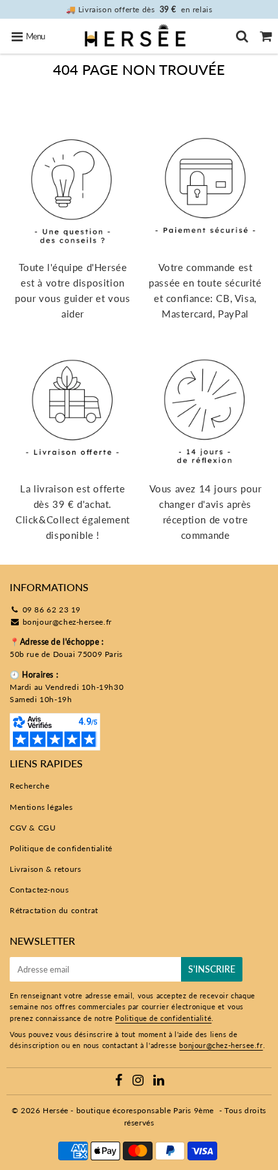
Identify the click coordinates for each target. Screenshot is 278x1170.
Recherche (29, 786)
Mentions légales (41, 807)
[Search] (242, 36)
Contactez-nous (39, 889)
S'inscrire (211, 968)
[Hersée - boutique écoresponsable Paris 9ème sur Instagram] (139, 1082)
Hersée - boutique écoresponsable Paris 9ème (128, 1110)
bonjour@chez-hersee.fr (67, 622)
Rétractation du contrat (54, 910)
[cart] (266, 36)
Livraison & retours (45, 869)
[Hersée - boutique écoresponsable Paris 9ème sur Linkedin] (159, 1082)
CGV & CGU (33, 827)
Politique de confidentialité (61, 848)
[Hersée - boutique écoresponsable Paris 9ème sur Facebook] (120, 1082)
